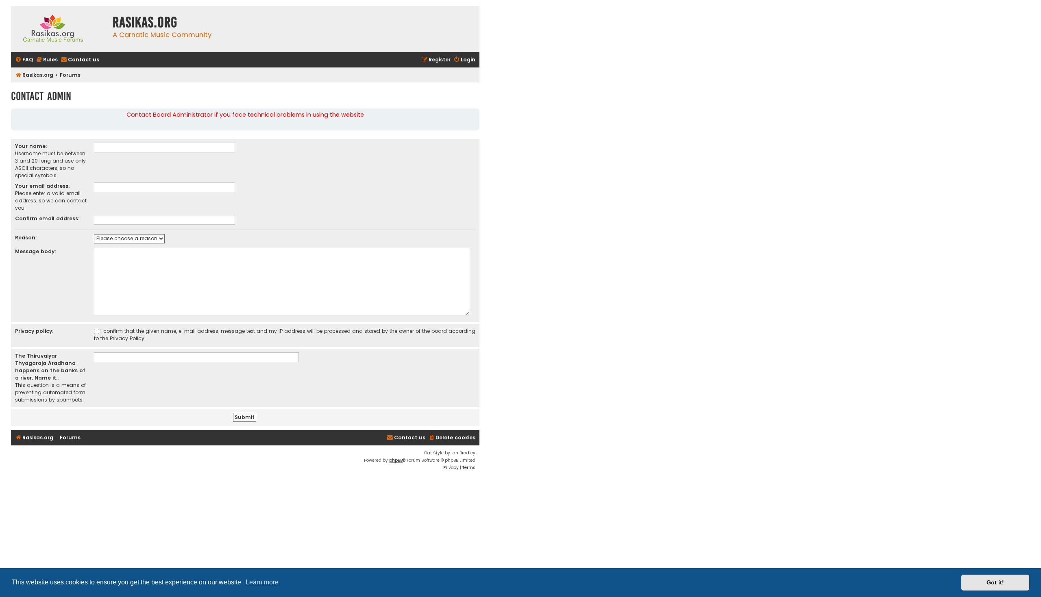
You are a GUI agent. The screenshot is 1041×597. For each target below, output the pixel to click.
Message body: (35, 251)
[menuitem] (24, 59)
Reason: (26, 237)
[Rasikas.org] (60, 29)
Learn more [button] (262, 582)
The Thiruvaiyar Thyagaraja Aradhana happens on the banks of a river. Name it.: (50, 366)
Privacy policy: (34, 331)
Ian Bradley (463, 453)
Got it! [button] (995, 582)
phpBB (396, 460)
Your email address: (42, 185)
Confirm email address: (47, 218)
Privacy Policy (127, 338)
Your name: (31, 146)
